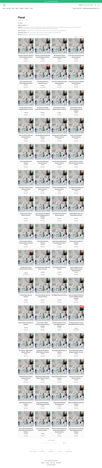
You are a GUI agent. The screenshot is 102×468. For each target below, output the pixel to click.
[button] (4, 4)
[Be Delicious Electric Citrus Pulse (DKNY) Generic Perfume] (59, 313)
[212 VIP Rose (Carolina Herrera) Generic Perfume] (59, 46)
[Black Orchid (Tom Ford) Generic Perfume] (42, 419)
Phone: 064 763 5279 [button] (77, 8)
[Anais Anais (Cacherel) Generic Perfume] (42, 152)
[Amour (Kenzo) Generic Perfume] (26, 152)
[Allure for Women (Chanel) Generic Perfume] (26, 126)
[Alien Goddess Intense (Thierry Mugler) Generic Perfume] (76, 98)
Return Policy (52, 462)
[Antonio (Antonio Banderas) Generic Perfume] (59, 178)
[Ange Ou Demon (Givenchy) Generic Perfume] (59, 152)
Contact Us (27, 8)
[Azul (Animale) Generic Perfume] (26, 285)
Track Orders (51, 451)
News (31, 8)
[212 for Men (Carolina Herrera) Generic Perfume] (76, 46)
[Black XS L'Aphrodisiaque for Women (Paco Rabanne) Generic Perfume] (59, 419)
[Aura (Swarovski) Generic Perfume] (59, 258)
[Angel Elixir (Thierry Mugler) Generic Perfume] (26, 178)
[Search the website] (92, 5)
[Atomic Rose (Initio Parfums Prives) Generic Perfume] (59, 232)
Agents (17, 8)
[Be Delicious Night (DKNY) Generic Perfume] (26, 341)
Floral (27, 20)
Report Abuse (58, 462)
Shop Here (8, 8)
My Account (42, 451)
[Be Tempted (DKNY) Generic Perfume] (59, 341)
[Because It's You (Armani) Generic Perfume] (76, 367)
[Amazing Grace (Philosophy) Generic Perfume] (59, 126)
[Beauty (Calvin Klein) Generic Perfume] (59, 367)
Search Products (33, 451)
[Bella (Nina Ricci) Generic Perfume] (26, 393)
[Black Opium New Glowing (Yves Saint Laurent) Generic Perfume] (26, 419)
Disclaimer (43, 462)
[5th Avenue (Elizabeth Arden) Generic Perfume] (59, 72)
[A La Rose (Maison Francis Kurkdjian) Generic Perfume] (26, 98)
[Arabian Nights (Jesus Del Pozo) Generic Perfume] (76, 204)
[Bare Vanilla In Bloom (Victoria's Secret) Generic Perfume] (42, 313)
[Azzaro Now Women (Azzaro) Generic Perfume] (42, 285)
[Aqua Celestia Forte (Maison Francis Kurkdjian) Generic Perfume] (42, 204)
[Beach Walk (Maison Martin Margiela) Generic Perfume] (76, 341)
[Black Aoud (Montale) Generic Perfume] (76, 393)
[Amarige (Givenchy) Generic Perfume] (42, 126)
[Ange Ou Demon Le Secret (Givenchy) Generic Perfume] (76, 152)
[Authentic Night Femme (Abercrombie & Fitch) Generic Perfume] (76, 258)
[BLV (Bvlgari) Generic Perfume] (59, 285)
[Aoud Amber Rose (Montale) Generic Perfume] (76, 178)
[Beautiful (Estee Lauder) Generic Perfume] (26, 367)
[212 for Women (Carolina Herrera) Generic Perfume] (26, 72)
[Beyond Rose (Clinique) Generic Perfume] (59, 393)
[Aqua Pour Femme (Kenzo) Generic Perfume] (59, 204)
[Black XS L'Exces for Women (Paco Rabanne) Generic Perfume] (76, 419)
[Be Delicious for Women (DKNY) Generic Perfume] (42, 341)
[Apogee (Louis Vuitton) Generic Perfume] (26, 204)
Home (4, 8)
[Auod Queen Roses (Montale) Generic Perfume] (42, 258)
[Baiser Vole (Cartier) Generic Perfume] (26, 313)
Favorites (60, 451)
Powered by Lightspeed (51, 464)
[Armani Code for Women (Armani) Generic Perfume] (26, 232)
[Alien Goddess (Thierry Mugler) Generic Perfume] (59, 98)
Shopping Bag (69, 451)
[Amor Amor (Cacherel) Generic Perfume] (76, 126)
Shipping (21, 8)
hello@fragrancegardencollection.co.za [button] (91, 8)
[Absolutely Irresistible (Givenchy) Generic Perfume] (42, 98)
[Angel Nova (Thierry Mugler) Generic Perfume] (42, 178)
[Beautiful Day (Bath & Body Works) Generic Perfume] (42, 367)
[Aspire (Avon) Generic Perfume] (42, 232)
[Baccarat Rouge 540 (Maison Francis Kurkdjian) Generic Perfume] (76, 285)
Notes (13, 8)
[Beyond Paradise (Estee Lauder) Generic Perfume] (42, 393)
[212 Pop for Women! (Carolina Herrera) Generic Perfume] (26, 46)
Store (23, 20)
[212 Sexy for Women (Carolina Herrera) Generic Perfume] (42, 46)
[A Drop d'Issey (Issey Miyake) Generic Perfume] (76, 72)
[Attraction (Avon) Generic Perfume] (76, 232)
